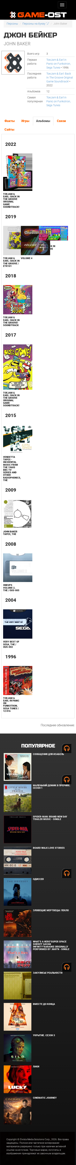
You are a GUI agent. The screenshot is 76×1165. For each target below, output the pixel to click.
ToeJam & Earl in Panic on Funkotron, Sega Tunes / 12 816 (11, 704)
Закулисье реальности (47, 973)
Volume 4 (26, 258)
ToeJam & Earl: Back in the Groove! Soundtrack (11, 321)
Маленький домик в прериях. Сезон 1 (51, 786)
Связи (61, 121)
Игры (25, 121)
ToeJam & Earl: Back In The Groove (47, 246)
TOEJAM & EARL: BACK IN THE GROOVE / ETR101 (11, 262)
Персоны (12, 23)
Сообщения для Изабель (48, 754)
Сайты (9, 129)
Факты (9, 121)
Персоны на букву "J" (35, 23)
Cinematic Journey (45, 1097)
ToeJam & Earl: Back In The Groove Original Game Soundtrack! (59, 77)
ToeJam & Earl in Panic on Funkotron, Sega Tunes (58, 63)
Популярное (38, 746)
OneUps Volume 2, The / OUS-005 (11, 588)
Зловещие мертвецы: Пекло (51, 910)
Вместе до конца (44, 1004)
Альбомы (43, 121)
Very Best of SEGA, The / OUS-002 (11, 644)
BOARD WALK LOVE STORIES (49, 848)
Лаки (36, 1066)
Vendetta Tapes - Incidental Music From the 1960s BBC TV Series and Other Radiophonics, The (12, 469)
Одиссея (38, 879)
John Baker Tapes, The (10, 533)
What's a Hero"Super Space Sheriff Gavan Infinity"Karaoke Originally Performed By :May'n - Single (51, 945)
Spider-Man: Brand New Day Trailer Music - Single (50, 818)
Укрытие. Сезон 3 (44, 1035)
